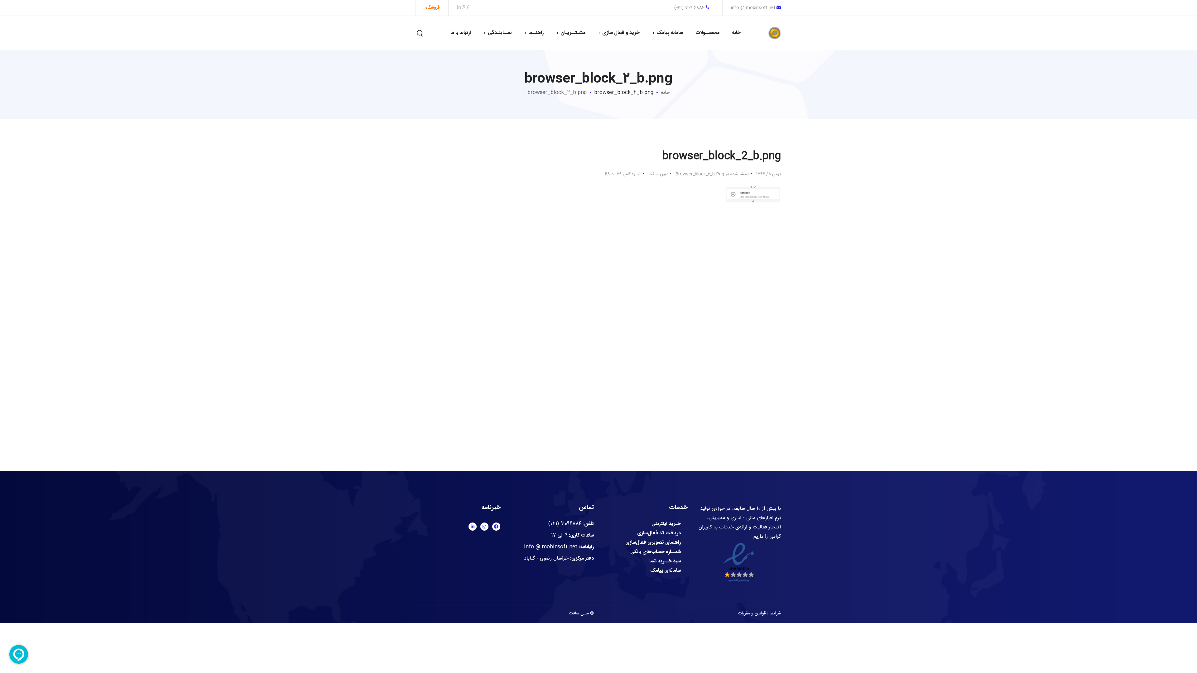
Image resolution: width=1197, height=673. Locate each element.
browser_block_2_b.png (557, 92)
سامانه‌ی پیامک (665, 571)
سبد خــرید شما (665, 561)
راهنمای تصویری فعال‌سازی (653, 543)
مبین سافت (658, 174)
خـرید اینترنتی (666, 524)
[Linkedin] (473, 527)
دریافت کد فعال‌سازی (659, 533)
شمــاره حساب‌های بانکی (655, 552)
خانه (665, 92)
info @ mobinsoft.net (753, 8)
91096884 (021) (565, 524)
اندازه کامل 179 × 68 (623, 174)
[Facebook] (496, 527)
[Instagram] (484, 527)
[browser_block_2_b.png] (753, 186)
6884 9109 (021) (690, 8)
